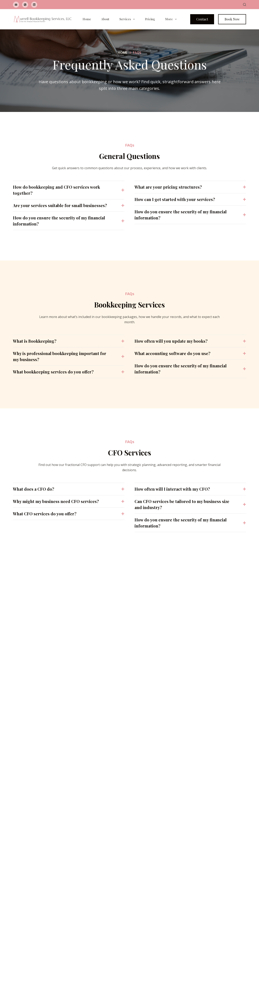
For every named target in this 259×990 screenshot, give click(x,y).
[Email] (16, 5)
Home (87, 19)
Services (125, 19)
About (105, 19)
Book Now (232, 19)
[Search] (244, 4)
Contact (202, 19)
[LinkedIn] (34, 5)
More (169, 19)
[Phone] (25, 5)
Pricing (150, 19)
